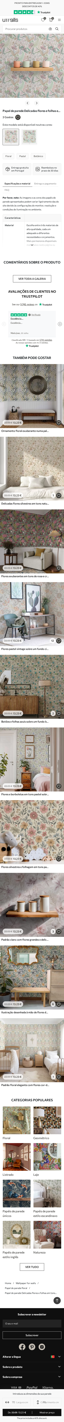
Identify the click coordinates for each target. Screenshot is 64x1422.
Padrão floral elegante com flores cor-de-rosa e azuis (25, 1084)
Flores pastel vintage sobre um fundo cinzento (25, 648)
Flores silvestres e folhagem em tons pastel (25, 866)
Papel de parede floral (16, 1288)
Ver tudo (32, 1266)
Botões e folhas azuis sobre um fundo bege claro (25, 721)
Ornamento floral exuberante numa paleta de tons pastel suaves (25, 430)
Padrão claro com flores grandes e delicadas (25, 939)
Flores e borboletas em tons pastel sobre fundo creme (25, 794)
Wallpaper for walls (26, 1283)
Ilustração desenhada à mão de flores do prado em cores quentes (25, 1012)
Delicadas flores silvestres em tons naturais (25, 503)
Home (8, 1283)
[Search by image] (50, 29)
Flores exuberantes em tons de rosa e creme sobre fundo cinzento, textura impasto (25, 576)
